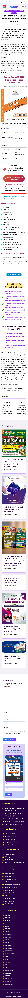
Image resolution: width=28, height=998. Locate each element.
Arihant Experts (9, 874)
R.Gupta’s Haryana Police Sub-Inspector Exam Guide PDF (13, 658)
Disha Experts (8, 882)
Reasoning (14, 12)
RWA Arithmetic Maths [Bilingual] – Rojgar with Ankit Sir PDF (12, 629)
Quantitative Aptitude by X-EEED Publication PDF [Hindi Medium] (7, 408)
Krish (10, 25)
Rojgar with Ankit (9, 898)
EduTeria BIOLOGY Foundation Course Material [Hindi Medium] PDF (14, 509)
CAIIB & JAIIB (8, 984)
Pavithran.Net (8, 10)
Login (22, 189)
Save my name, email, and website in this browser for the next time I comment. (15, 733)
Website (6, 727)
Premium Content (18, 10)
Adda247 (7, 896)
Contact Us (20, 996)
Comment (6, 687)
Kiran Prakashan (9, 876)
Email (6, 720)
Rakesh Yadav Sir (9, 901)
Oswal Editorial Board (10, 879)
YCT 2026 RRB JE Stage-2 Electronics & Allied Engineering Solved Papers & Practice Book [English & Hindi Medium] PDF (14, 561)
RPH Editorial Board (10, 893)
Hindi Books (5, 396)
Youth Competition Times (12, 885)
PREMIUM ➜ (14, 6)
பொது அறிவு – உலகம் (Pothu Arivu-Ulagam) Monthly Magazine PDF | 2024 (21, 409)
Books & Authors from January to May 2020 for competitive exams (12, 580)
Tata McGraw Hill (9, 890)
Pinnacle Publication (10, 887)
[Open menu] (20, 6)
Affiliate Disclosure (10, 996)
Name (6, 712)
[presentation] (14, 443)
